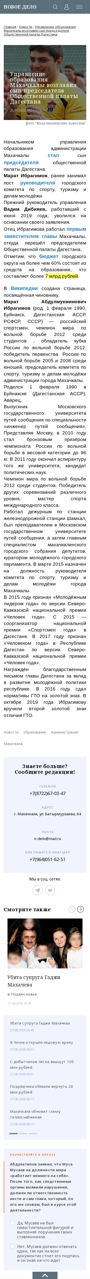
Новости (25, 26)
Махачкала (13, 743)
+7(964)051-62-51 (48, 859)
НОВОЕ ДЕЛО (20, 7)
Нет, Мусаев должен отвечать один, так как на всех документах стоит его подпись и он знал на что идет (48, 1253)
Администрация (64, 732)
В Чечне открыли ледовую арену (41, 1042)
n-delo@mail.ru (47, 838)
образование (35, 732)
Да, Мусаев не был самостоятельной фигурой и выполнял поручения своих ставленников (45, 1229)
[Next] (80, 909)
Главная (10, 26)
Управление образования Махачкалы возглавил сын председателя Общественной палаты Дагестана (40, 30)
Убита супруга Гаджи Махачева (40, 1023)
